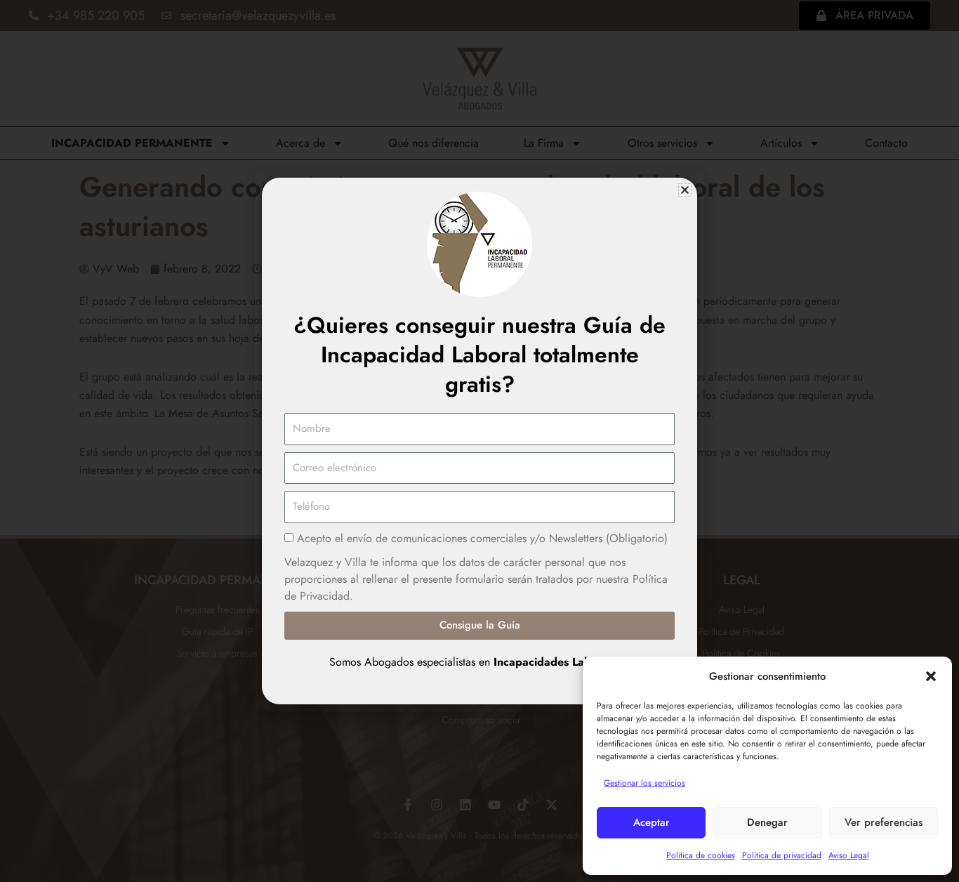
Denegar (767, 822)
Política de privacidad (781, 855)
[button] (931, 676)
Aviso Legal (848, 855)
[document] (479, 441)
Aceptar (651, 822)
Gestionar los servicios (644, 783)
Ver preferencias (883, 822)
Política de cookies (700, 855)
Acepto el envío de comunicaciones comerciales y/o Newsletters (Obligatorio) (482, 538)
